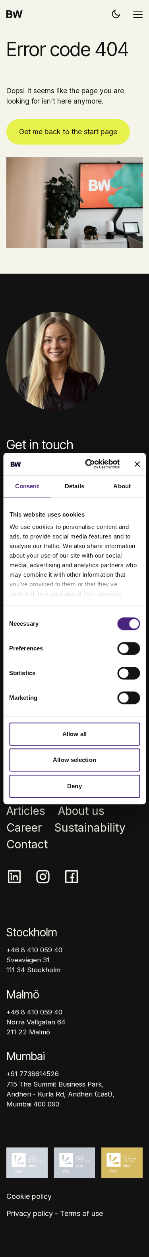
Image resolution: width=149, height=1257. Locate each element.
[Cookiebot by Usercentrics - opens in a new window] (89, 464)
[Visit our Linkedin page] (14, 876)
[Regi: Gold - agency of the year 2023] (122, 1162)
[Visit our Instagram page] (43, 876)
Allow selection (74, 759)
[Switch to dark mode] (116, 12)
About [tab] (122, 486)
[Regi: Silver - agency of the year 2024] (74, 1162)
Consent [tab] (27, 486)
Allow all (74, 733)
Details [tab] (74, 486)
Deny (74, 786)
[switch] (128, 648)
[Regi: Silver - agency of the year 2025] (27, 1162)
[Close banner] (137, 464)
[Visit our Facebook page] (71, 876)
